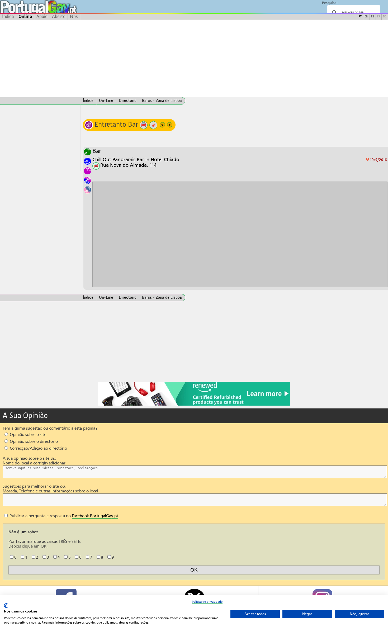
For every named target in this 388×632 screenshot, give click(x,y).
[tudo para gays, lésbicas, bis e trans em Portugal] (53, 6)
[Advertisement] (194, 59)
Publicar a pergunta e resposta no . (63, 516)
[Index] (40, 100)
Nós (74, 16)
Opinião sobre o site (27, 434)
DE (384, 16)
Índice (8, 16)
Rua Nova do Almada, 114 (128, 165)
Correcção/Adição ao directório (38, 448)
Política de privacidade (207, 602)
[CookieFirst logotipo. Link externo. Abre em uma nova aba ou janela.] (6, 605)
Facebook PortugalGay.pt (95, 516)
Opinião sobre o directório (33, 441)
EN (366, 16)
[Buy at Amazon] (194, 404)
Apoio (42, 16)
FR (378, 16)
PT (360, 16)
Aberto (58, 16)
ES (372, 16)
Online (25, 16)
